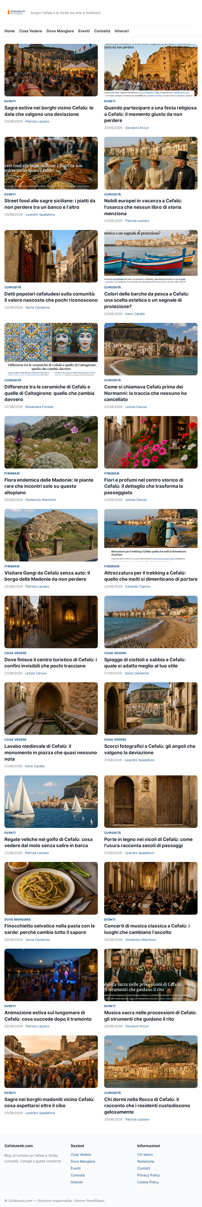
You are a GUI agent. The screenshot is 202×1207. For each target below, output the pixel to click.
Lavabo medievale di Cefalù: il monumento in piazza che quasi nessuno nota (50, 752)
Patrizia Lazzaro (38, 121)
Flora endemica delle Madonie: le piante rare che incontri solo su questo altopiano (48, 486)
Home (9, 31)
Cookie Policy (148, 1182)
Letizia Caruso (136, 407)
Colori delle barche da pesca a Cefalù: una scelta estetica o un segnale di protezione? (146, 300)
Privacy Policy (148, 1175)
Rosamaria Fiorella (39, 407)
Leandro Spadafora (40, 214)
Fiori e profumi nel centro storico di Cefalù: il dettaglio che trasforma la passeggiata (143, 486)
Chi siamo (145, 1154)
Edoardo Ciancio (137, 586)
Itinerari (122, 31)
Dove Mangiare (60, 31)
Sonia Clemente (38, 307)
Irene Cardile (135, 314)
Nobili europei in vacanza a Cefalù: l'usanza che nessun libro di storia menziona (143, 207)
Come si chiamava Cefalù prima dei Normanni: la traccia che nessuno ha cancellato (145, 393)
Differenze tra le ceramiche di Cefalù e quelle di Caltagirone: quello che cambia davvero (49, 393)
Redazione (145, 1161)
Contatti (143, 1168)
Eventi (84, 31)
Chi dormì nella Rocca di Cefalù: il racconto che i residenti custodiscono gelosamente (147, 1106)
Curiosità (102, 31)
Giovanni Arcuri (137, 128)
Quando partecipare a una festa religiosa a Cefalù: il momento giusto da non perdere (150, 114)
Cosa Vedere (30, 31)
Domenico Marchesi (41, 500)
